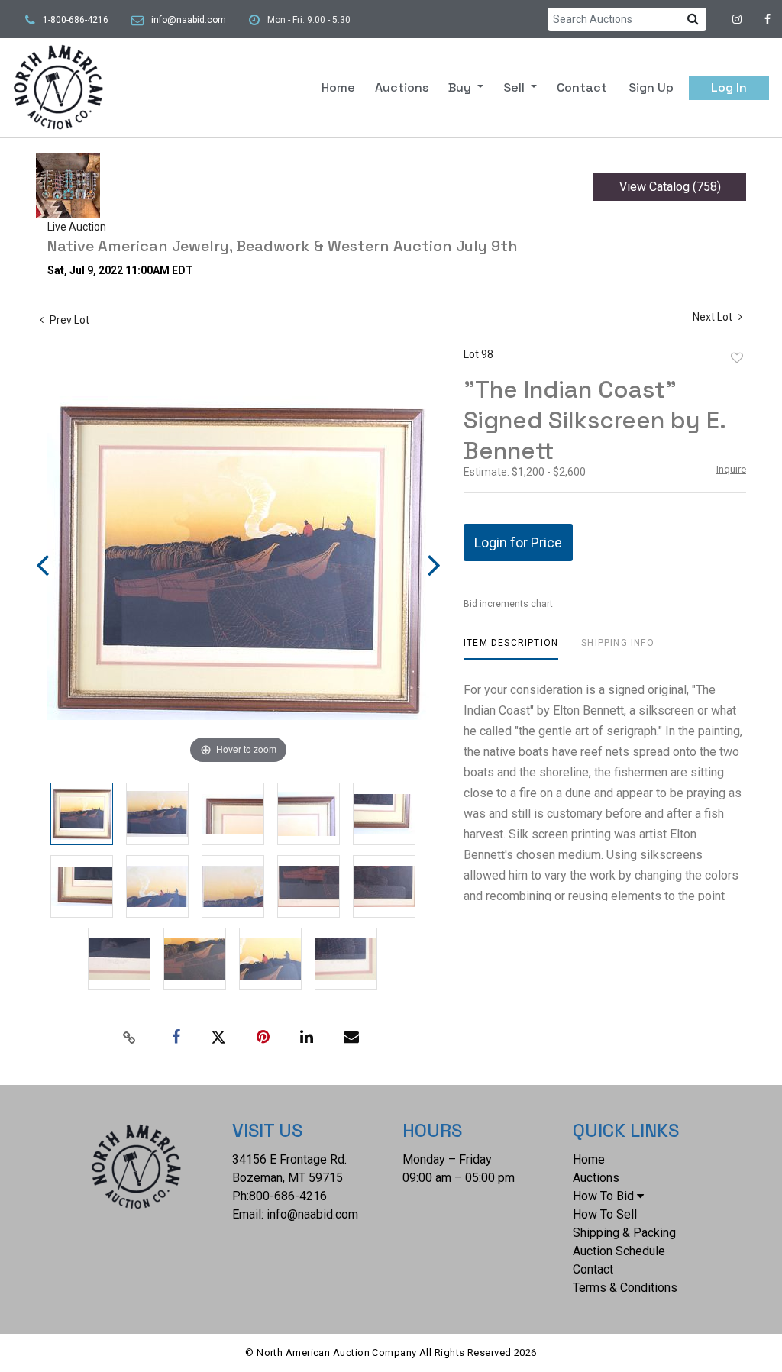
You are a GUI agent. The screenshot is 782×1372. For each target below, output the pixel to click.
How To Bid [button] (603, 1196)
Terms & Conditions (625, 1287)
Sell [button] (515, 87)
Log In (729, 87)
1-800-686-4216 (75, 20)
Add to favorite (737, 358)
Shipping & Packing (624, 1232)
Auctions (401, 87)
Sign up (651, 87)
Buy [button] (461, 87)
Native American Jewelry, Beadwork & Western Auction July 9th (282, 246)
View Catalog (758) (670, 186)
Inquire (731, 469)
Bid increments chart (508, 604)
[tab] (511, 649)
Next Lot (714, 317)
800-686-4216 (288, 1196)
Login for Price (518, 542)
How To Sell (605, 1214)
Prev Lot (68, 320)
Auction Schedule (619, 1251)
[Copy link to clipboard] (130, 1037)
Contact (582, 87)
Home (338, 87)
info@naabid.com (188, 20)
